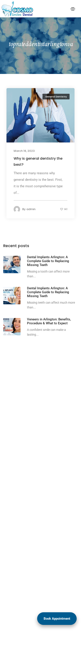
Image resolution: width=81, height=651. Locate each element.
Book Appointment (57, 619)
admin (30, 209)
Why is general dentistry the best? (38, 161)
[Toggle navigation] (72, 8)
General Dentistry (56, 96)
